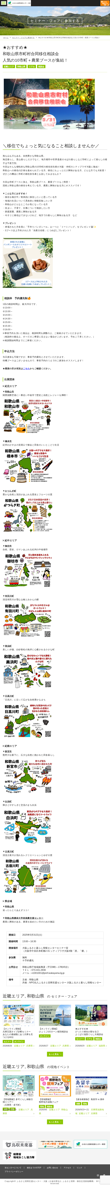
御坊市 (8, 546)
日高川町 (9, 696)
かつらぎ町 (10, 491)
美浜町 (8, 646)
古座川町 (9, 851)
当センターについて (13, 1168)
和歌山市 (9, 391)
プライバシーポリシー (14, 1171)
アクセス (67, 1168)
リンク (79, 1168)
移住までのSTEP (34, 1168)
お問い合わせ (52, 1168)
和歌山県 (9, 906)
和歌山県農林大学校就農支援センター (24, 918)
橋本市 (8, 441)
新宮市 (8, 751)
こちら (26, 368)
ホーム (5, 38)
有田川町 (9, 596)
